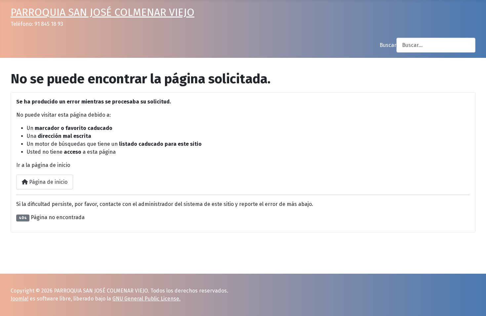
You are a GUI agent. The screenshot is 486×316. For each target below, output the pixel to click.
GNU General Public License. (146, 299)
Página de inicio (47, 182)
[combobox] (435, 45)
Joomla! (19, 299)
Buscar (388, 45)
